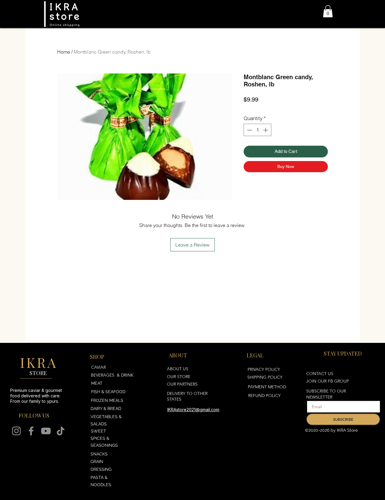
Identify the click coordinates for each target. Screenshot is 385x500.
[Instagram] (16, 431)
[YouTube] (46, 431)
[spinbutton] (258, 130)
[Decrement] (249, 130)
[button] (328, 11)
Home (63, 52)
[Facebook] (31, 431)
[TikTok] (60, 431)
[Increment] (266, 130)
